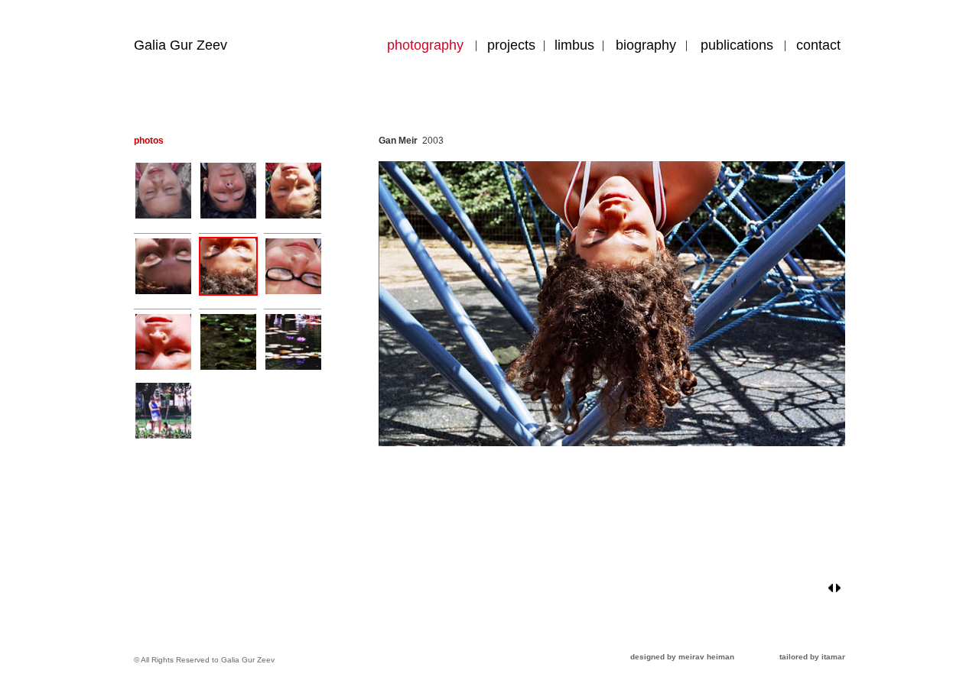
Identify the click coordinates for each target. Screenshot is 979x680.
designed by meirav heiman (682, 656)
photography (425, 45)
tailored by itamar (812, 656)
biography (646, 45)
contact (818, 45)
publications (737, 45)
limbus (574, 45)
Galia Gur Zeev (180, 45)
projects (511, 45)
